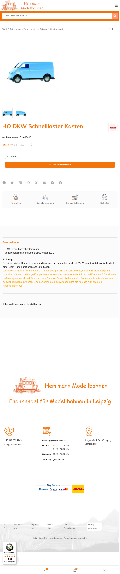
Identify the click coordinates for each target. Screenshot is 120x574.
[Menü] (15, 543)
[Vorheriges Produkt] (109, 29)
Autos (12, 29)
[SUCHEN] (115, 16)
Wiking (43, 29)
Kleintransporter (57, 29)
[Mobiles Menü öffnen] (116, 6)
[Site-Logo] (23, 5)
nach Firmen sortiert (27, 29)
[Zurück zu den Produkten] (112, 29)
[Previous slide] (5, 71)
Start (4, 29)
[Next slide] (57, 71)
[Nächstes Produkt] (116, 29)
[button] (4, 182)
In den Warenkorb (60, 165)
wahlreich (82, 538)
